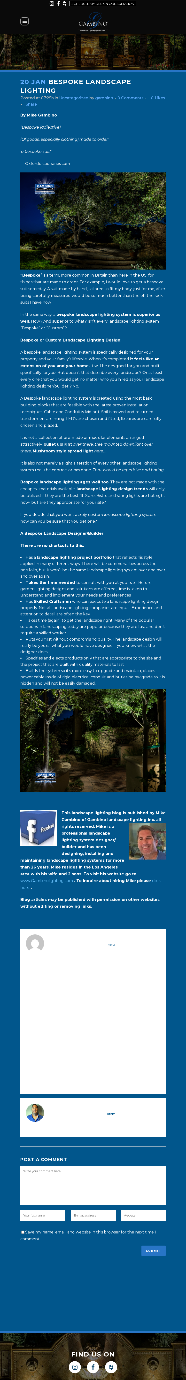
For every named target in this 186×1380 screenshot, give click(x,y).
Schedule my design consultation (102, 4)
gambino (104, 98)
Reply (111, 944)
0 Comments (130, 98)
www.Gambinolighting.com (46, 880)
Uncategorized (73, 98)
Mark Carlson (70, 937)
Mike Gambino (69, 1107)
